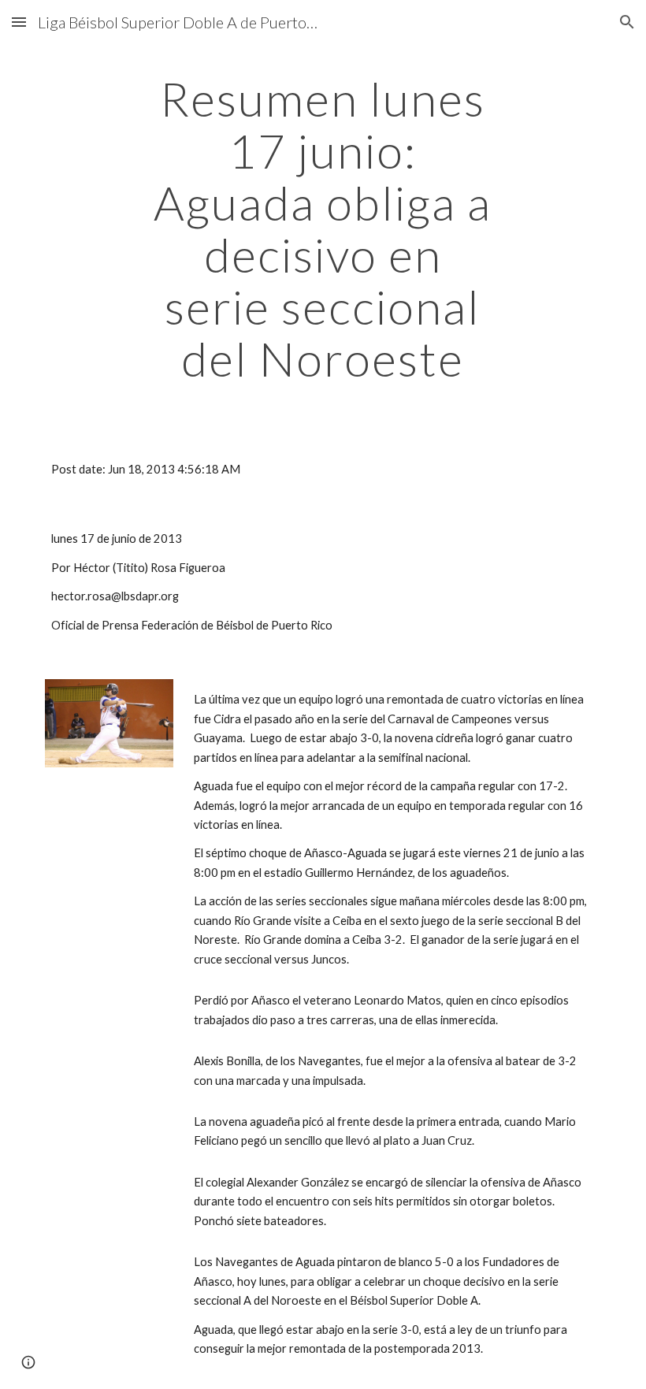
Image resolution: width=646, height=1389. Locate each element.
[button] (19, 21)
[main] (323, 228)
